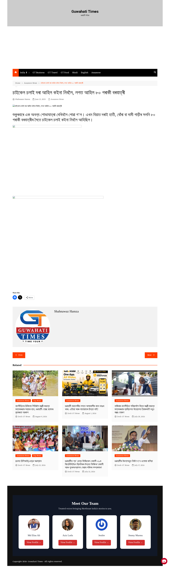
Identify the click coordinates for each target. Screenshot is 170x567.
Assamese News (57, 99)
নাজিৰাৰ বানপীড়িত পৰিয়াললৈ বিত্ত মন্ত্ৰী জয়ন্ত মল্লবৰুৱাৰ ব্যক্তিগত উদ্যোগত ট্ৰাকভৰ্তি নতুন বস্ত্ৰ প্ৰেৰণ (135, 409)
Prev (20, 355)
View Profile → (34, 542)
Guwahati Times (85, 11)
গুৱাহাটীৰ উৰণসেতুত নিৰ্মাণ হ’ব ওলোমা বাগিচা (134, 461)
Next (149, 355)
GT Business (38, 73)
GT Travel (53, 73)
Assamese (96, 73)
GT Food (65, 73)
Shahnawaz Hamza (22, 99)
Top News (37, 400)
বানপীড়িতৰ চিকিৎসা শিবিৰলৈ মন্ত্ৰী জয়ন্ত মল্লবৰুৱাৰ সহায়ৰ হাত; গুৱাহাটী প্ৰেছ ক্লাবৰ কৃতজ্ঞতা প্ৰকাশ (34, 409)
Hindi (75, 73)
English (84, 73)
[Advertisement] (85, 49)
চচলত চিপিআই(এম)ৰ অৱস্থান (28, 461)
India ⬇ (23, 73)
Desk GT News (24, 416)
